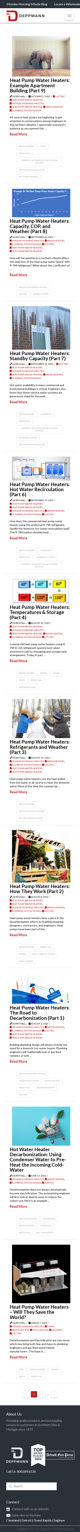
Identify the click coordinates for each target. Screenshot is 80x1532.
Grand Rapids (43, 1520)
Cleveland (12, 1520)
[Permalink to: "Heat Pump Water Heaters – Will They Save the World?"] (41, 1274)
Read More (18, 134)
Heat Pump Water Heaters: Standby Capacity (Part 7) (40, 355)
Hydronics (45, 414)
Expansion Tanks (27, 687)
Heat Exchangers (28, 1219)
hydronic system (28, 437)
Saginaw (59, 1520)
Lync (21, 1369)
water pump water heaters (33, 287)
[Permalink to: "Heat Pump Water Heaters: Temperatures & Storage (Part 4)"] (41, 591)
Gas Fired (56, 1329)
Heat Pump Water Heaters (26, 99)
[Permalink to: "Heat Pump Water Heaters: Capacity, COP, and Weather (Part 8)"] (41, 203)
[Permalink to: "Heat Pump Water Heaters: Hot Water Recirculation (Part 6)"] (41, 469)
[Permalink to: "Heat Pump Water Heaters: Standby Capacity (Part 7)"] (41, 328)
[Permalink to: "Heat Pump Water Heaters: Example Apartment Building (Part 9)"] (41, 56)
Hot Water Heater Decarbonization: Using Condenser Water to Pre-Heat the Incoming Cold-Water (38, 1159)
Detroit (26, 1520)
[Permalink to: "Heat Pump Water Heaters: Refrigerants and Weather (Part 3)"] (41, 718)
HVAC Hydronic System (43, 954)
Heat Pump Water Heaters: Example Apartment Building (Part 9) (40, 85)
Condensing (49, 1219)
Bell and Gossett (45, 1232)
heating (23, 294)
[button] (69, 16)
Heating (49, 1182)
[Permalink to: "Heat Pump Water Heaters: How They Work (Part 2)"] (41, 856)
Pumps (56, 673)
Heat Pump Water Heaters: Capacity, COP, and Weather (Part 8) (40, 226)
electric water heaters (31, 818)
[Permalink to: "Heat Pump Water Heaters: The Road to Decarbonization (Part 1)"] (41, 988)
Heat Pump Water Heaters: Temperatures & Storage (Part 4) (40, 612)
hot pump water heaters (32, 811)
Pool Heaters (40, 1329)
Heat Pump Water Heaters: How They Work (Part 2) (40, 888)
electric (23, 1094)
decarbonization (45, 1087)
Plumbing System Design (26, 110)
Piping (43, 673)
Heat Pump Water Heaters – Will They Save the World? (39, 1312)
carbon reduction (28, 1081)
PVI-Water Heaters (28, 176)
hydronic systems (45, 557)
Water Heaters (54, 106)
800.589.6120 (26, 1471)
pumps (22, 954)
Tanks (43, 146)
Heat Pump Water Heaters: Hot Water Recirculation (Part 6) (40, 489)
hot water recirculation (32, 170)
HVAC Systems (26, 961)
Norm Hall (24, 153)
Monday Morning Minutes (27, 103)
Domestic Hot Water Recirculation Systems (39, 161)
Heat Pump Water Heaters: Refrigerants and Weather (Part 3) (40, 747)
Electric (60, 96)
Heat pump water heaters (32, 1073)
